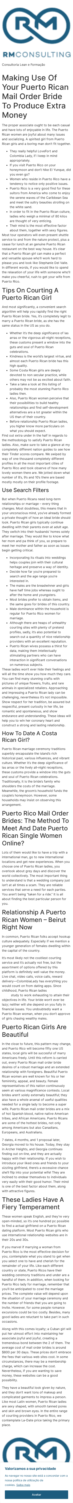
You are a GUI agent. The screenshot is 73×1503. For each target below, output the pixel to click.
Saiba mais (23, 1485)
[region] (36, 1482)
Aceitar (36, 1494)
